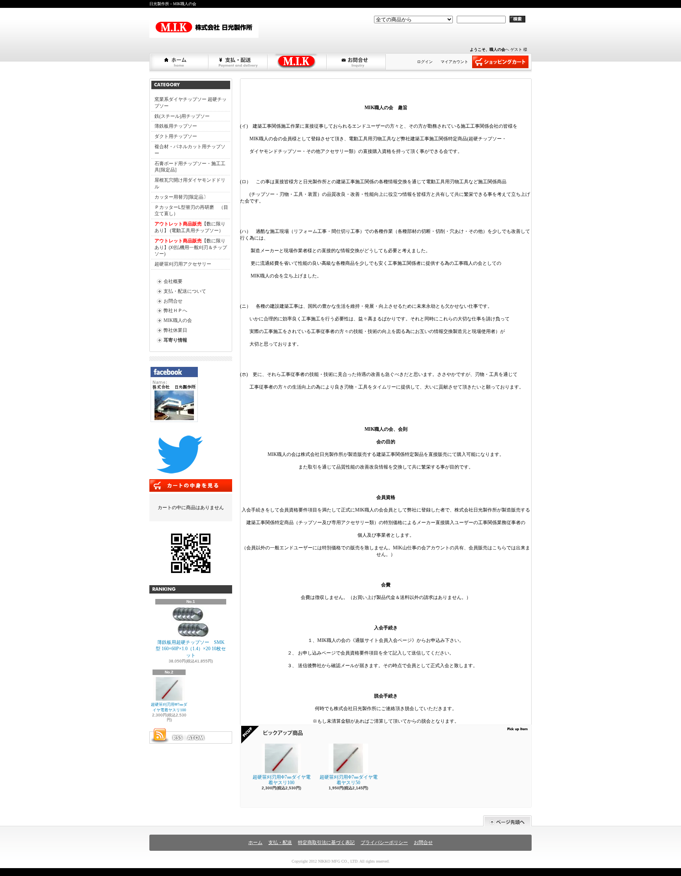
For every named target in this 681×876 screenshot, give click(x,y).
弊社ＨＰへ (175, 310)
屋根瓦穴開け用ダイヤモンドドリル (189, 183)
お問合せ (356, 62)
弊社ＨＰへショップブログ (297, 62)
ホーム (179, 62)
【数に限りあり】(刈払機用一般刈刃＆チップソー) (190, 247)
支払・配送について (238, 62)
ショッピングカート (500, 62)
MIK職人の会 (178, 320)
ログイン (425, 62)
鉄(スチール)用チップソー (182, 116)
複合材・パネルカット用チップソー (189, 150)
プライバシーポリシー (384, 842)
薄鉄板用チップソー (175, 126)
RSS (177, 737)
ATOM (196, 737)
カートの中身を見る (190, 485)
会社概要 (173, 281)
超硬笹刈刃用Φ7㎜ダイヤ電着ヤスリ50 (349, 779)
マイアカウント (454, 62)
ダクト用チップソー (175, 136)
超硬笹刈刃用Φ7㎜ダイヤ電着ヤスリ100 (169, 707)
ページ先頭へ (507, 821)
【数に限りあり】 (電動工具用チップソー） (189, 227)
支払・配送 (280, 842)
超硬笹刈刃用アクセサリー (182, 264)
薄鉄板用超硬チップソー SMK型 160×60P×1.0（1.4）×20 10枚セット (191, 649)
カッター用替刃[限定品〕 (181, 197)
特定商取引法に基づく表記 (326, 842)
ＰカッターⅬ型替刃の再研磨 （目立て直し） (191, 211)
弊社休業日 (175, 330)
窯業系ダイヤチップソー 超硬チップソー (190, 103)
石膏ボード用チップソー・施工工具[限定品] (189, 167)
